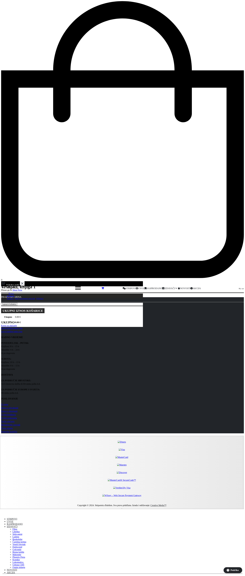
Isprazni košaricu (9, 304)
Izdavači (12, 526)
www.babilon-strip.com (11, 331)
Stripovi (12, 519)
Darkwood (17, 547)
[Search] (50, 288)
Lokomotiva (17, 562)
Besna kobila (18, 552)
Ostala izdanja (18, 567)
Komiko (16, 559)
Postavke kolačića (9, 431)
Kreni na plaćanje (9, 325)
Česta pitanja (7, 428)
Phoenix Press (18, 557)
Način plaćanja (7, 421)
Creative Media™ (158, 505)
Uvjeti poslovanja (9, 418)
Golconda (16, 549)
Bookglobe (17, 539)
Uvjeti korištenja (8, 414)
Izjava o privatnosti (9, 408)
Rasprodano (15, 524)
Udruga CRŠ (18, 565)
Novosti (12, 570)
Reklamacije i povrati (10, 425)
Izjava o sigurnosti (9, 411)
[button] (3, 514)
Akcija (11, 572)
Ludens (15, 537)
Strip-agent (17, 534)
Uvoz (10, 521)
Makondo (16, 554)
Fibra (14, 529)
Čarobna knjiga (19, 542)
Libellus (16, 531)
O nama (4, 404)
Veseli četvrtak (19, 544)
